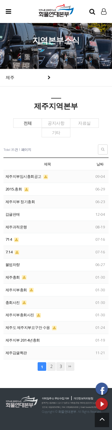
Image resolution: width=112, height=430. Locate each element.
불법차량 (12, 264)
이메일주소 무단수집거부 (55, 398)
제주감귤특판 (16, 352)
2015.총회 (14, 189)
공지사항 (56, 123)
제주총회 (13, 277)
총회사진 (13, 302)
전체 (28, 123)
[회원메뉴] (104, 11)
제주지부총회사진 (20, 314)
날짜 (100, 164)
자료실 (84, 123)
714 (9, 239)
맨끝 (70, 366)
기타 (56, 132)
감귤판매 (12, 214)
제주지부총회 (16, 289)
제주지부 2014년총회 (22, 340)
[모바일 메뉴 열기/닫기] (13, 11)
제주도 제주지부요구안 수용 (28, 327)
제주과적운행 (16, 227)
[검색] (92, 11)
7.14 (9, 251)
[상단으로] (102, 420)
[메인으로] (56, 10)
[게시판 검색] (103, 149)
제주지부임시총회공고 (23, 176)
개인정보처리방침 (83, 398)
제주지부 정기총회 (20, 201)
